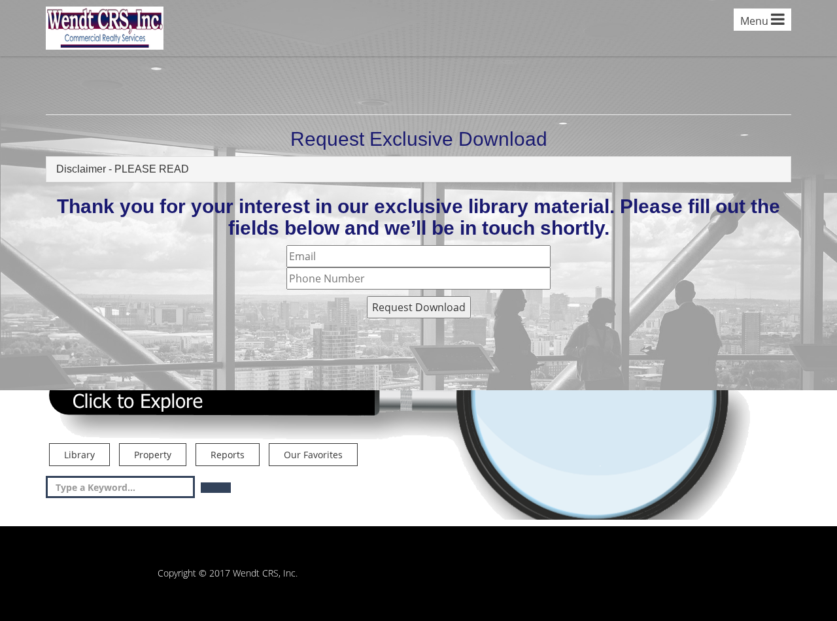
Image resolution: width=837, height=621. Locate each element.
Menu (755, 21)
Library (79, 454)
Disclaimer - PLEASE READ (122, 169)
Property (152, 454)
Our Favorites (313, 454)
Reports (228, 454)
